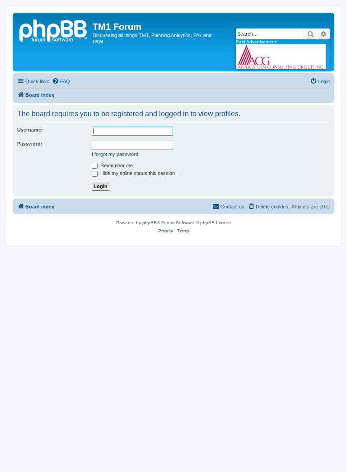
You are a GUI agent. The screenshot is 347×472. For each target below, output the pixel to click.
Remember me (116, 165)
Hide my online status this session (137, 173)
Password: (29, 143)
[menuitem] (61, 81)
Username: (30, 129)
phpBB (149, 222)
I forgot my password (115, 154)
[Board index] (54, 29)
